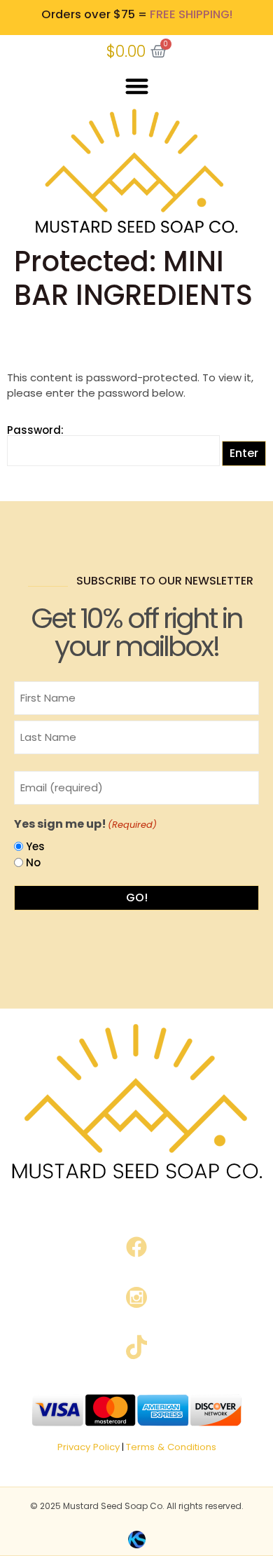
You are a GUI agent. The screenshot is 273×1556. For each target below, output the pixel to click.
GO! (137, 897)
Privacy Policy (88, 1447)
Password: (35, 431)
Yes (35, 846)
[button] (136, 86)
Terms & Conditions (171, 1447)
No (33, 862)
